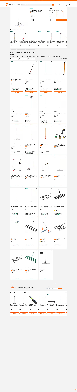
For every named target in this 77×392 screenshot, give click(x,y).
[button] (27, 17)
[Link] (17, 77)
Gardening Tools (13, 49)
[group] (19, 17)
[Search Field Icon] (53, 5)
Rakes (18, 49)
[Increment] (54, 20)
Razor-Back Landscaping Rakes (30, 49)
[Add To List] (27, 8)
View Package (17, 185)
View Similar (31, 217)
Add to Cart (61, 19)
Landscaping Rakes (22, 49)
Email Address (48, 286)
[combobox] (36, 4)
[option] (66, 283)
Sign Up (60, 288)
